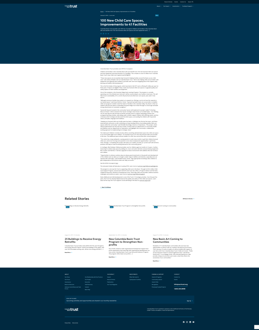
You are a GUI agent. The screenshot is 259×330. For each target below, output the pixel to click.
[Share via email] (108, 33)
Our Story (67, 277)
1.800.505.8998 (179, 289)
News (157, 15)
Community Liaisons (157, 279)
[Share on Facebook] (101, 33)
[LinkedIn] (190, 322)
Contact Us (183, 1)
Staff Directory (89, 284)
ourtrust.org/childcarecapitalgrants (148, 166)
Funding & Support (187, 6)
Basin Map (87, 289)
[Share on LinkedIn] (103, 33)
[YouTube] (193, 322)
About (158, 6)
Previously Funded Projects (159, 287)
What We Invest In (134, 277)
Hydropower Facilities (135, 279)
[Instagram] (187, 322)
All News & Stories (188, 198)
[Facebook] (184, 322)
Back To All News (106, 187)
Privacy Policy (68, 322)
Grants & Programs (157, 277)
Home (102, 11)
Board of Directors (69, 284)
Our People (88, 279)
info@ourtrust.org (181, 284)
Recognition (155, 284)
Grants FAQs (155, 282)
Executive (87, 282)
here (116, 163)
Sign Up (189, 300)
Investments (176, 6)
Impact (109, 277)
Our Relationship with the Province (94, 277)
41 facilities (127, 73)
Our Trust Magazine (112, 284)
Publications (110, 282)
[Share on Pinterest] (106, 33)
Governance (68, 282)
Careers (87, 287)
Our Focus (67, 279)
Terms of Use (75, 322)
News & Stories (168, 1)
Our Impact (166, 6)
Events (176, 1)
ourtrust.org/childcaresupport (136, 174)
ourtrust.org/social (145, 180)
